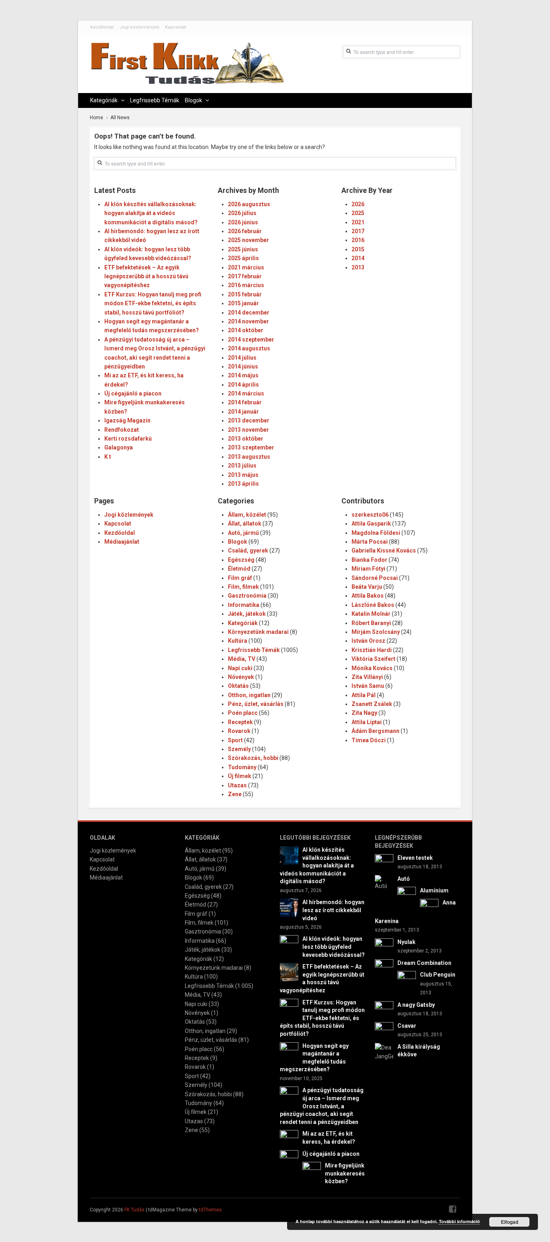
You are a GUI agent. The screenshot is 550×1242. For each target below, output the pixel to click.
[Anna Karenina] (429, 907)
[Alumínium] (406, 895)
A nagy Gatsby (416, 1005)
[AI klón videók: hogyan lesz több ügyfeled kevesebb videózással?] (289, 944)
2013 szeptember (251, 447)
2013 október (245, 438)
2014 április (243, 384)
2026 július (242, 213)
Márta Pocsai (370, 541)
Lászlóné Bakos (373, 605)
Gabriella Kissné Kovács (384, 550)
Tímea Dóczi (369, 740)
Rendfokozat (121, 429)
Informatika (243, 605)
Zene (235, 794)
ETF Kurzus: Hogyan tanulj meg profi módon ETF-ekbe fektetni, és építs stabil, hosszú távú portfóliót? (152, 303)
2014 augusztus (249, 348)
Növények (241, 677)
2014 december (248, 312)
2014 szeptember (251, 339)
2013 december (248, 420)
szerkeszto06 (370, 514)
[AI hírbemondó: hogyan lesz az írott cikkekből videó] (289, 907)
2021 (358, 222)
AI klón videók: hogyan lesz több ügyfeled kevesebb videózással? (333, 947)
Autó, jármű (243, 533)
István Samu (368, 686)
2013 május (243, 475)
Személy (239, 749)
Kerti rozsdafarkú (128, 438)
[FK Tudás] (186, 67)
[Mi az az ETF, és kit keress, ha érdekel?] (289, 1139)
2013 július (242, 465)
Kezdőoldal (102, 27)
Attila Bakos (368, 595)
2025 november (248, 240)
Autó (403, 879)
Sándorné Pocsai (375, 578)
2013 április (243, 483)
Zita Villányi (367, 677)
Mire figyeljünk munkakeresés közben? (345, 1173)
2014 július (242, 357)
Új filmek (239, 776)
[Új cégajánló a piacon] (289, 1158)
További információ (459, 1221)
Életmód (239, 568)
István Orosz (368, 641)
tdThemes (210, 1210)
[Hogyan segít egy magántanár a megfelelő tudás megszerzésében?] (289, 1050)
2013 (358, 267)
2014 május (243, 375)
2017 (358, 231)
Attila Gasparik (371, 523)
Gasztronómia (247, 595)
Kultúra (237, 641)
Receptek (240, 722)
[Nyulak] (384, 947)
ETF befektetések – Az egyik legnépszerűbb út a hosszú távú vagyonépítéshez (146, 276)
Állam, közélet (247, 514)
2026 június (243, 222)
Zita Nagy (364, 713)
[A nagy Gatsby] (384, 1009)
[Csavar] (384, 1030)
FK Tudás (134, 1210)
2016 (358, 240)
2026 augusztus (249, 204)
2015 (358, 249)
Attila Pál (364, 695)
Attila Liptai (367, 722)
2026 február (245, 231)
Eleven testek (415, 858)
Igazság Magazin (127, 420)
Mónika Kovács (372, 668)
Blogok (193, 100)
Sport (235, 740)
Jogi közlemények (139, 27)
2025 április (243, 258)
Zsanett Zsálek (372, 704)
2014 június (243, 366)
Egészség (241, 560)
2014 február (245, 402)
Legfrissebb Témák (154, 100)
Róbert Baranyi (371, 623)
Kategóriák (104, 100)
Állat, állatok (244, 523)
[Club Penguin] (406, 980)
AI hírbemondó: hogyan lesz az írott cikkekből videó (333, 910)
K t (107, 456)
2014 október (245, 330)
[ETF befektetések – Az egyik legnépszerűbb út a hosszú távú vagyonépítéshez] (289, 972)
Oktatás (238, 686)
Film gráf (240, 578)
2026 (358, 204)
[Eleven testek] (384, 862)
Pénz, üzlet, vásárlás (255, 704)
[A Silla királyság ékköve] (384, 1051)
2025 (358, 213)
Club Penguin (437, 974)
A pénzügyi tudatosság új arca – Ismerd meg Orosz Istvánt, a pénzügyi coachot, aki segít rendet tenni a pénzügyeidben (322, 1106)
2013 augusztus (249, 456)
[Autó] (384, 882)
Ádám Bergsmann (375, 731)
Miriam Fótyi (368, 568)
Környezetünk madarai (258, 632)
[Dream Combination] (384, 968)
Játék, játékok (247, 614)
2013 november (248, 429)
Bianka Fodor (369, 560)
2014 (358, 258)
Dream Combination (424, 963)
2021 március (246, 267)
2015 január (243, 303)
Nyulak (406, 942)
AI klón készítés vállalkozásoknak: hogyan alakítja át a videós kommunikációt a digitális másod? (151, 213)
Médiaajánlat (121, 541)
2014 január (243, 411)
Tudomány (242, 767)
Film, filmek (243, 587)
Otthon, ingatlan (249, 695)
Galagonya (118, 447)
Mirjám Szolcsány (376, 632)
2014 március (246, 393)
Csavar (406, 1026)
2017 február (245, 276)
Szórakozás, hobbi (253, 758)
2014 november (248, 321)
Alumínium (434, 890)
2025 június (243, 249)
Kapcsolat (175, 27)
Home (96, 117)
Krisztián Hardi (372, 650)
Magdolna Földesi (376, 533)
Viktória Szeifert (373, 659)
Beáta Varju (367, 587)
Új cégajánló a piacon (132, 393)
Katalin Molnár (371, 614)
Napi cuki (240, 668)
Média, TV (241, 659)
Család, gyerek (248, 550)
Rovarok (239, 731)
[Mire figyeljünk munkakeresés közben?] (311, 1170)
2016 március (246, 285)
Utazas (237, 785)
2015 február (245, 294)
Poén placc (243, 713)
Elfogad (509, 1221)
